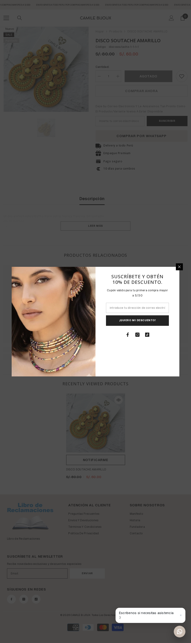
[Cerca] (179, 266)
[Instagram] (137, 335)
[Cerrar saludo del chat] (181, 615)
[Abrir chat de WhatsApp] (179, 631)
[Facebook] (128, 335)
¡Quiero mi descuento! (137, 320)
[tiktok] (147, 335)
